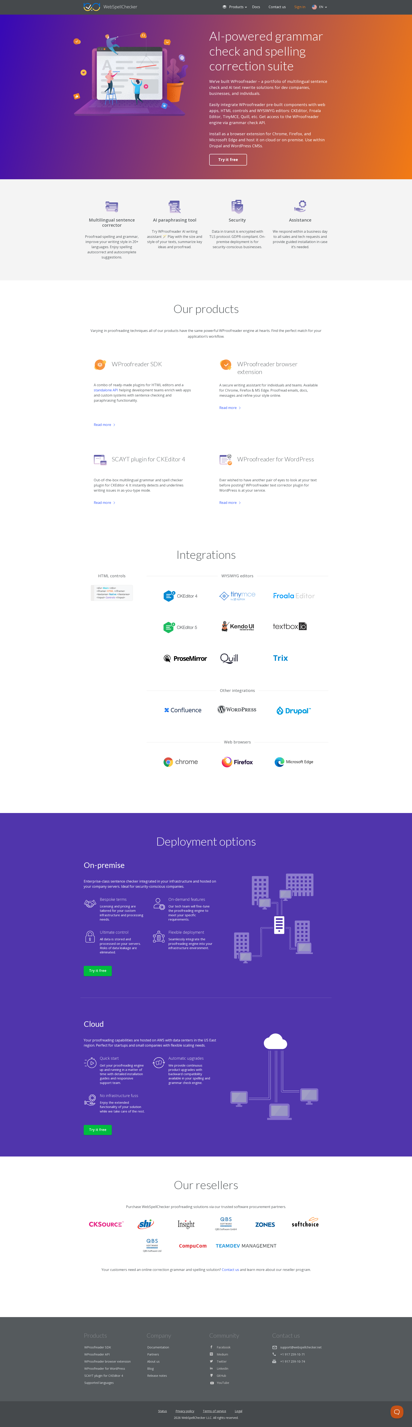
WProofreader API (97, 1354)
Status (162, 1411)
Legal (238, 1411)
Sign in (299, 7)
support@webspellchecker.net (301, 1347)
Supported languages (99, 1383)
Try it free (228, 159)
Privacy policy (185, 1411)
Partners (153, 1354)
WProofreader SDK (97, 1347)
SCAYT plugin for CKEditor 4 (103, 1376)
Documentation (158, 1347)
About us (153, 1361)
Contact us (277, 7)
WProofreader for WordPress (104, 1368)
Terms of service (214, 1411)
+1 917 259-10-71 (292, 1354)
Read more (102, 424)
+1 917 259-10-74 (292, 1361)
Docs (256, 7)
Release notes (157, 1376)
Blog (150, 1368)
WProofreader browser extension (107, 1361)
